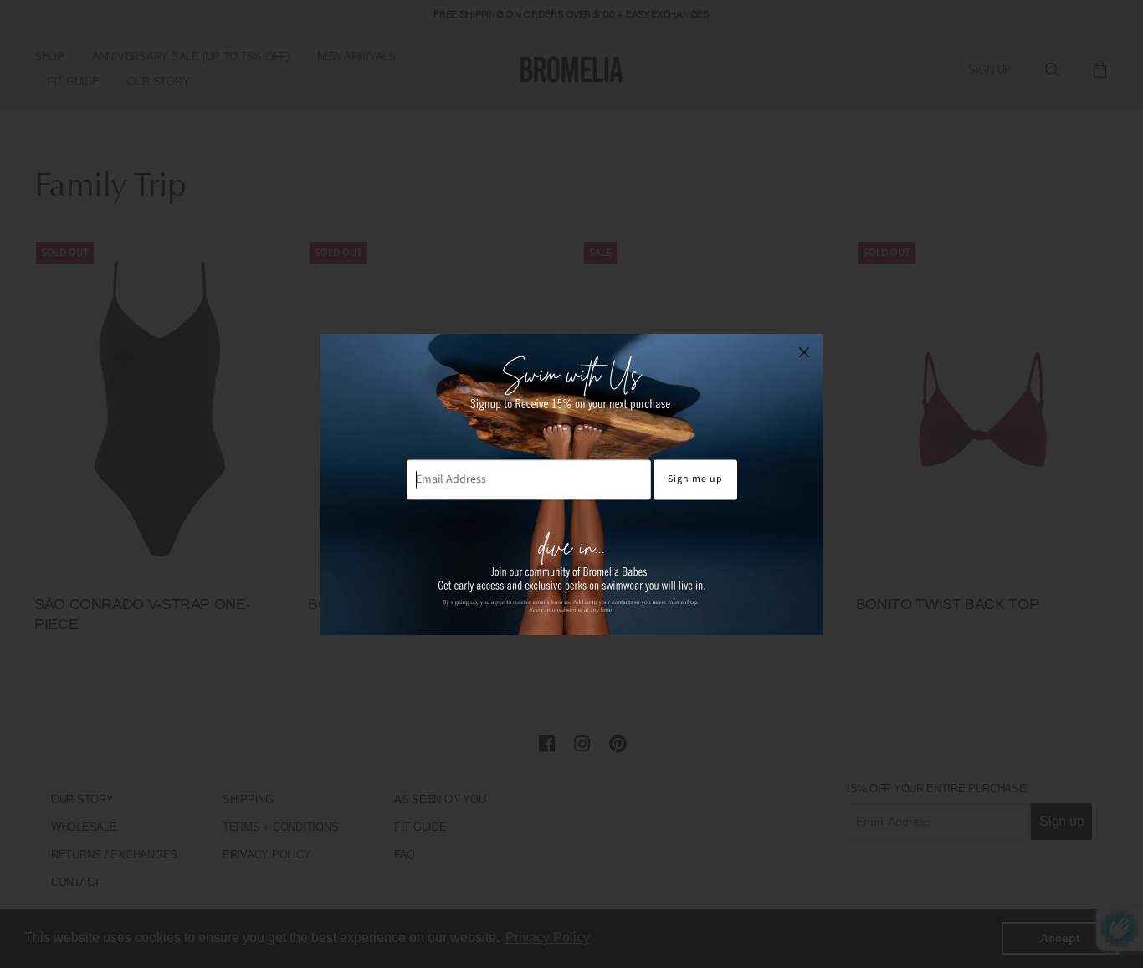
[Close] (804, 352)
